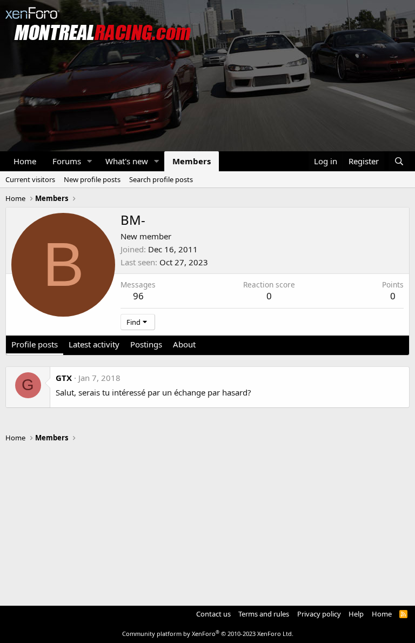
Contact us (213, 614)
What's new (126, 161)
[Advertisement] (207, 519)
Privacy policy (319, 614)
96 (138, 296)
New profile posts (92, 179)
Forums (66, 161)
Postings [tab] (146, 344)
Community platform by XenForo (207, 633)
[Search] (399, 161)
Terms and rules (263, 614)
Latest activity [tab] (94, 344)
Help (356, 614)
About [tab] (184, 344)
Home (25, 161)
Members (191, 161)
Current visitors (30, 179)
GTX (64, 377)
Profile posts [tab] (34, 344)
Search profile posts (161, 179)
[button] (89, 161)
